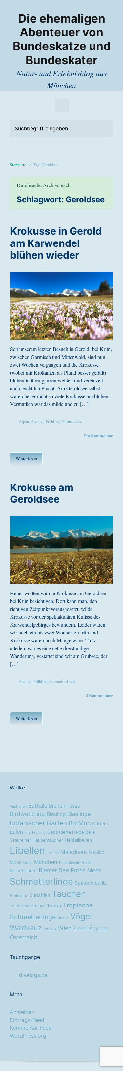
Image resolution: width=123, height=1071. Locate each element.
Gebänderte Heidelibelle (71, 832)
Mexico (97, 852)
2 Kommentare (99, 695)
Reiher (88, 862)
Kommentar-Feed (31, 1027)
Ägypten (99, 928)
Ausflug (37, 421)
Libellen (27, 850)
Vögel (81, 916)
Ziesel (80, 928)
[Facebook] (61, 6)
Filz (28, 832)
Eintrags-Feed (27, 1020)
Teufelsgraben (23, 906)
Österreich (23, 937)
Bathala (37, 805)
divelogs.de (33, 975)
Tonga (54, 906)
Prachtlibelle (69, 863)
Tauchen (69, 894)
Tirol (41, 906)
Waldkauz (26, 928)
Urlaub (63, 918)
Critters (100, 823)
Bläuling (56, 814)
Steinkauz (19, 895)
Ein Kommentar (98, 435)
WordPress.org (28, 1035)
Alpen (24, 421)
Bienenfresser (65, 806)
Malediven (73, 852)
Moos (27, 862)
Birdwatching (27, 813)
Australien (18, 806)
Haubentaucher (47, 840)
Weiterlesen (26, 459)
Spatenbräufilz (91, 883)
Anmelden (22, 1012)
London (53, 853)
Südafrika (40, 895)
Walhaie (50, 929)
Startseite (18, 164)
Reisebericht (23, 871)
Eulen (16, 832)
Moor (15, 862)
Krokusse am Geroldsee (41, 493)
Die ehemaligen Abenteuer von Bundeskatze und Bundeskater (62, 39)
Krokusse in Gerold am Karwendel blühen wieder (56, 243)
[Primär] (62, 105)
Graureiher (20, 840)
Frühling (53, 421)
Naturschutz (72, 421)
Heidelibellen (78, 840)
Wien (65, 928)
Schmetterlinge (62, 681)
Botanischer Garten (38, 823)
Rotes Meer (86, 870)
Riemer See (54, 870)
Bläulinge (79, 814)
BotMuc (80, 823)
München (45, 862)
